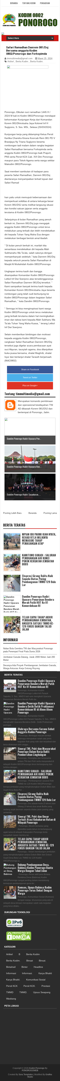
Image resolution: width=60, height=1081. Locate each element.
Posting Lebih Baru (12, 513)
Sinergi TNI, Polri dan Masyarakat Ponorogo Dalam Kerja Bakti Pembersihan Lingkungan (37, 752)
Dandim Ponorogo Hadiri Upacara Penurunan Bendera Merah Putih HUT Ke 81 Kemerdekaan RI (38, 601)
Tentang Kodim (29, 3)
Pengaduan (45, 3)
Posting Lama (50, 513)
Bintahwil (11, 967)
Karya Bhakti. (13, 979)
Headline (38, 967)
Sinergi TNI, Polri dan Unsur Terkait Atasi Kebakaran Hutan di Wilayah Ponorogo (37, 820)
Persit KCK (12, 986)
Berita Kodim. (36, 61)
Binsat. (42, 960)
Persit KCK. (30, 986)
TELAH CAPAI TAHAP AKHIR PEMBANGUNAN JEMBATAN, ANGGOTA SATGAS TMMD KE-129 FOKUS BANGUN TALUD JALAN (38, 623)
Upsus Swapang (41, 992)
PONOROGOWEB (30, 1070)
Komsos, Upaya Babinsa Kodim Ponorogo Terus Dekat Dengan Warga (35, 890)
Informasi (11, 973)
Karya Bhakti (45, 973)
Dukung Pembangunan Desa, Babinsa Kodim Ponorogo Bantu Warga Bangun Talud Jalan (35, 868)
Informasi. (27, 973)
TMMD (9, 992)
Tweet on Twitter (30, 377)
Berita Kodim (22, 61)
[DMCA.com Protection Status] (18, 936)
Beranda (14, 3)
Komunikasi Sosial (35, 979)
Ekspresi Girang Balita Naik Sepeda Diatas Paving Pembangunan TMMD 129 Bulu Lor (39, 580)
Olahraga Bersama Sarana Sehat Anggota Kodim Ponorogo (36, 730)
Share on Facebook (30, 369)
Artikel (11, 61)
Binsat (29, 960)
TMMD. (23, 992)
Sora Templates (26, 1074)
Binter (25, 967)
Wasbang (11, 998)
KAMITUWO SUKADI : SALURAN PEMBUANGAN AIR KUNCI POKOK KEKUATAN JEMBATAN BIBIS (39, 559)
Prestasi (46, 986)
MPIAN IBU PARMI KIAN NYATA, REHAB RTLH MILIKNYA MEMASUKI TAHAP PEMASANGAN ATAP (39, 539)
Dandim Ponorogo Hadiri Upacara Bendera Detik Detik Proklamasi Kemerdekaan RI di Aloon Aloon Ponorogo (36, 707)
